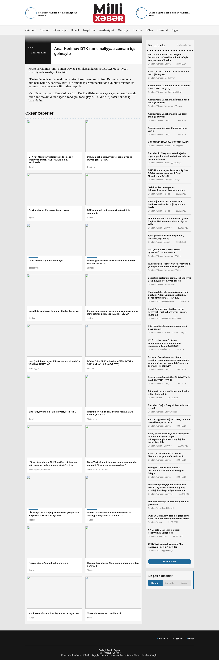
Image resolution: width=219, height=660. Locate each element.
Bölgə (149, 30)
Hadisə (137, 30)
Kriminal (162, 30)
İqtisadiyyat (60, 30)
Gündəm (30, 30)
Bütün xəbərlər (184, 45)
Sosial (75, 30)
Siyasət (44, 30)
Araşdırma (89, 30)
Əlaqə (191, 638)
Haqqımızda (178, 638)
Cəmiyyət (124, 30)
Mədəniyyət (106, 30)
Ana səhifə (163, 638)
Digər (174, 30)
